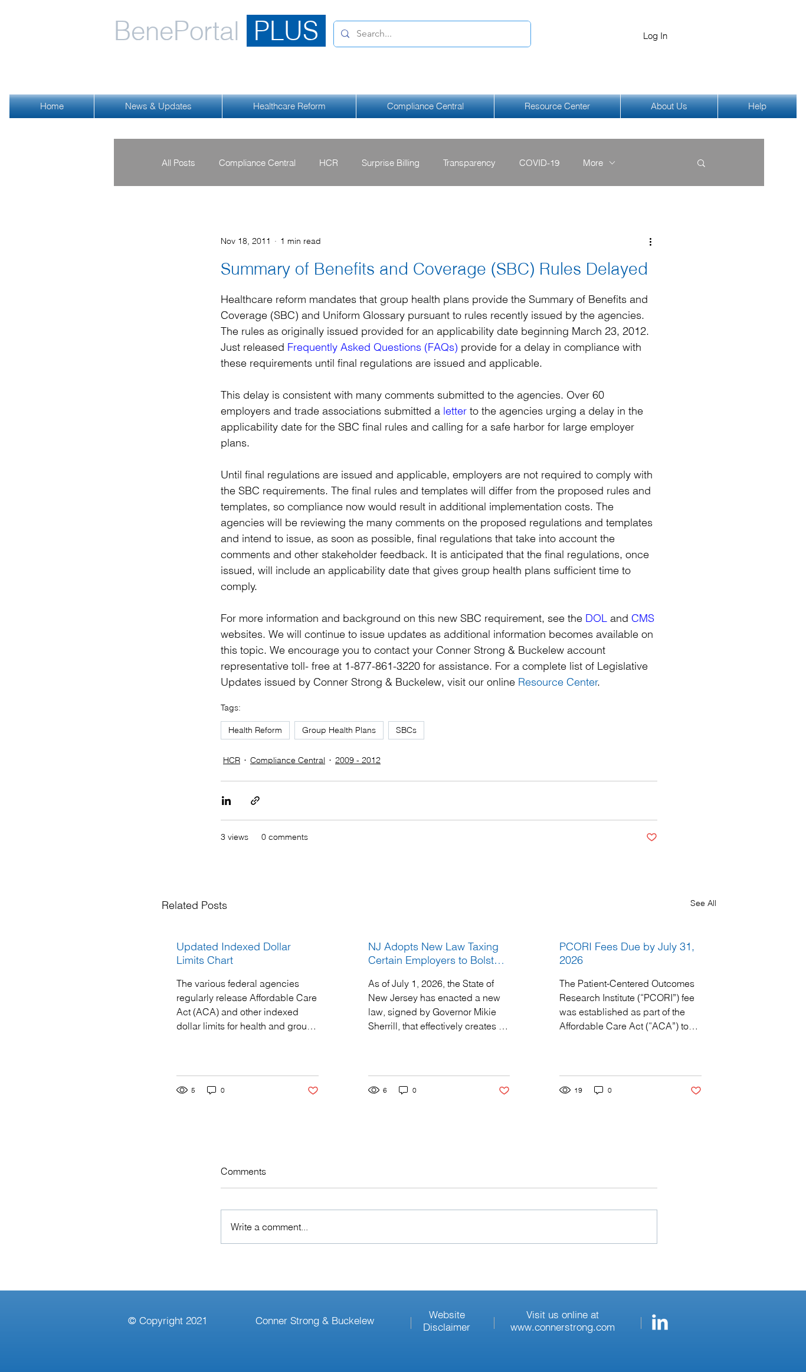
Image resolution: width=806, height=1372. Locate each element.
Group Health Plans (339, 730)
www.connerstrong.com (562, 1327)
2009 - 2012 (358, 760)
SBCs (406, 730)
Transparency (469, 162)
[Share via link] (255, 800)
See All (703, 903)
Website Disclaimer (446, 1320)
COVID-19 (539, 162)
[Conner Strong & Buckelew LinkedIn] (660, 1322)
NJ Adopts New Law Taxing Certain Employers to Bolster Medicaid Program (435, 953)
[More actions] (650, 241)
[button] (701, 162)
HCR (328, 162)
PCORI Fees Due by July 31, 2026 (626, 953)
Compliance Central (257, 162)
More (593, 162)
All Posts (178, 162)
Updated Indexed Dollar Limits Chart (233, 953)
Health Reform (255, 730)
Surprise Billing (391, 162)
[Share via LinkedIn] (226, 800)
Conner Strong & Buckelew (314, 1320)
